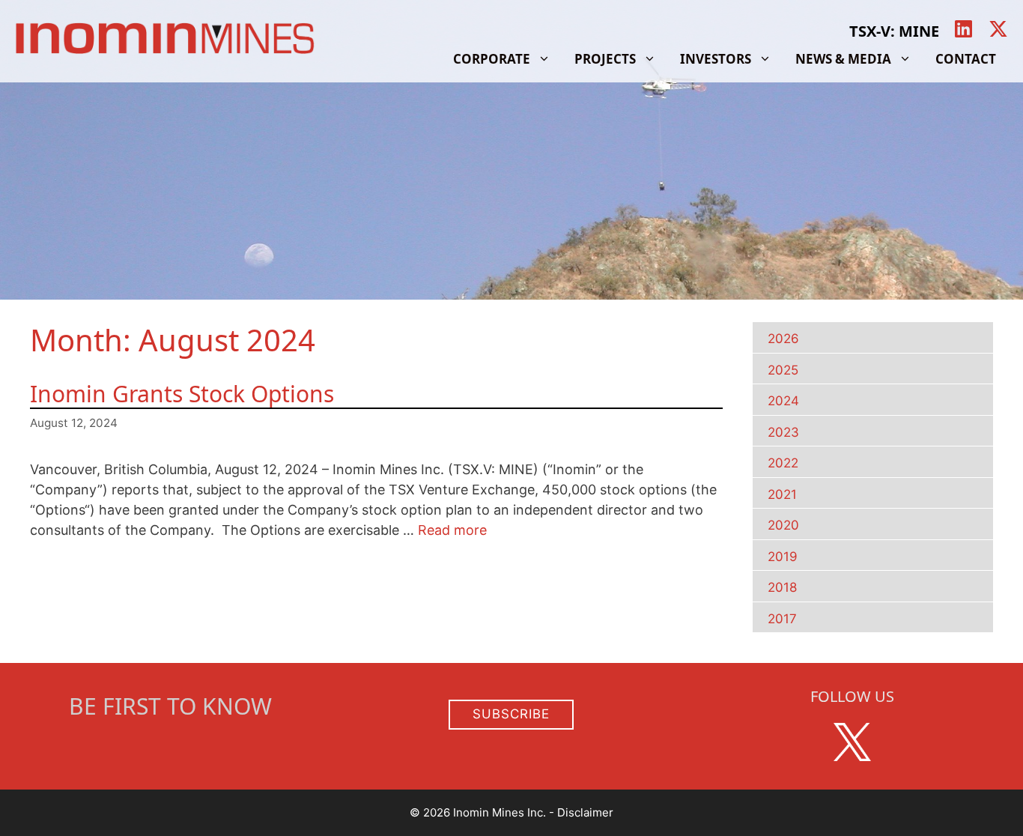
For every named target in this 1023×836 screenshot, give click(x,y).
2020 (783, 525)
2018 (782, 587)
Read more (452, 530)
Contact (965, 58)
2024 (783, 400)
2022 (783, 462)
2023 (783, 432)
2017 (782, 618)
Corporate (491, 58)
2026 (783, 338)
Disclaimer (585, 812)
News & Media (843, 58)
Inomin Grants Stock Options (182, 393)
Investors (715, 58)
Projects (605, 58)
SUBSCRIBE (511, 713)
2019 (783, 556)
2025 (783, 370)
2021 (782, 494)
